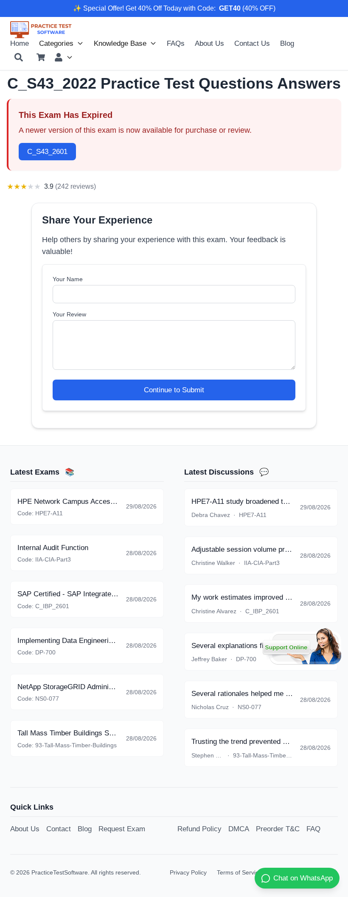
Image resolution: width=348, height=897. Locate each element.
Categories (56, 43)
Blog (287, 43)
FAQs (176, 43)
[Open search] (18, 57)
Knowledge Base (120, 43)
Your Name (68, 279)
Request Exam (121, 829)
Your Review (69, 314)
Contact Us (252, 43)
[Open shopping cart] (40, 57)
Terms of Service (239, 872)
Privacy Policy (188, 872)
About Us (209, 43)
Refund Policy (199, 829)
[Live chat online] (302, 646)
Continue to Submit (174, 390)
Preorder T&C (278, 829)
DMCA (238, 829)
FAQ (313, 829)
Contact (58, 829)
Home (19, 43)
